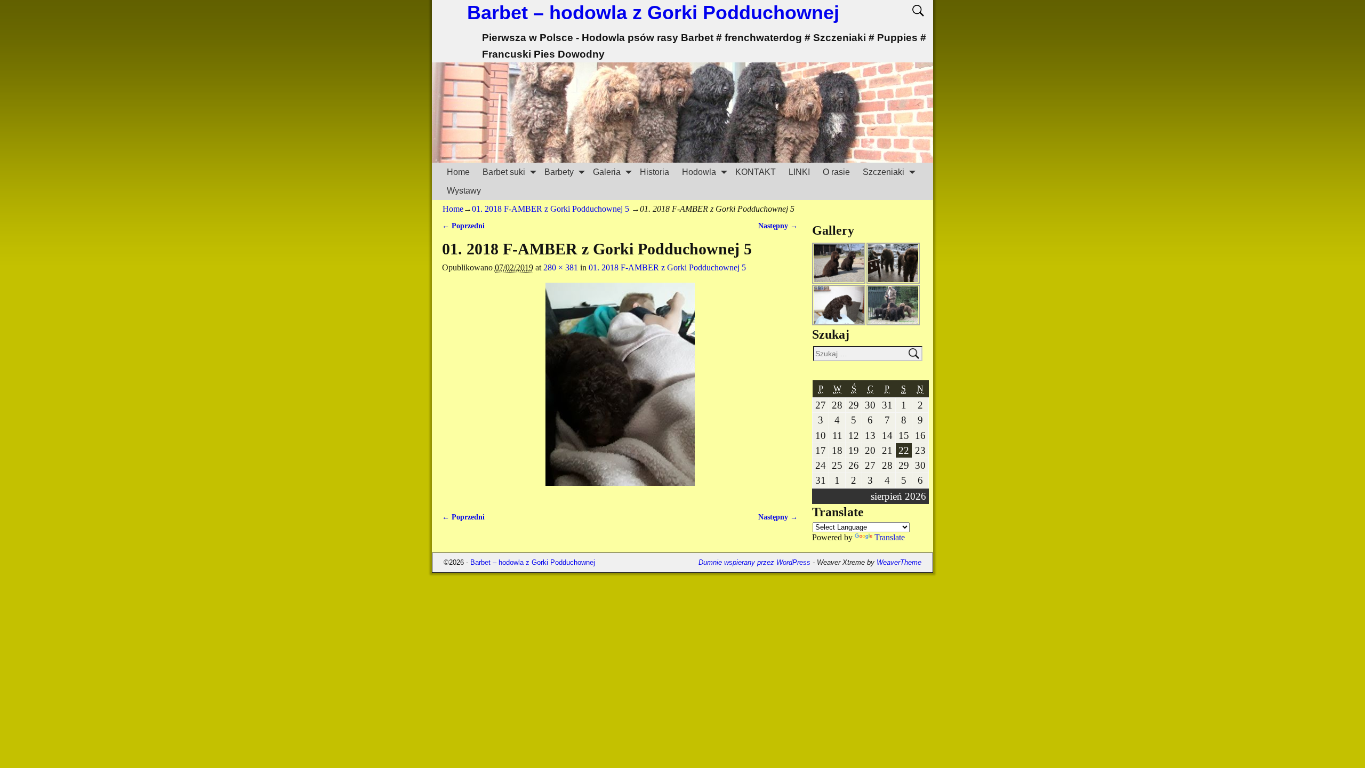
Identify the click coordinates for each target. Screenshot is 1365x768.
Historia (654, 172)
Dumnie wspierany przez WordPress (754, 562)
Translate (889, 537)
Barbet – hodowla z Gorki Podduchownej (653, 12)
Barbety (559, 172)
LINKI (799, 172)
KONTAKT (755, 172)
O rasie (836, 172)
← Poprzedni (463, 225)
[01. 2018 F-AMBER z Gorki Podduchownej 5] (620, 391)
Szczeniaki (883, 172)
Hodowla (699, 172)
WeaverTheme (899, 562)
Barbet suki (504, 172)
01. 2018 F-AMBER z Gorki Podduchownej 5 (550, 208)
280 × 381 (560, 267)
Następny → (778, 225)
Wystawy (464, 190)
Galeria (607, 172)
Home (458, 172)
